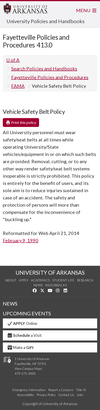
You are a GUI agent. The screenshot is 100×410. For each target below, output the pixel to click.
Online (25, 323)
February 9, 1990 (20, 240)
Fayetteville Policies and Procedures (49, 77)
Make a (23, 347)
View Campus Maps (28, 368)
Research (85, 280)
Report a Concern (60, 390)
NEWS (10, 304)
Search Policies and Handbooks (44, 68)
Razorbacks (56, 285)
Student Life (63, 280)
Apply (23, 280)
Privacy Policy (46, 395)
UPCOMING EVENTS (27, 313)
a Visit (27, 335)
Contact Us (66, 395)
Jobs (80, 395)
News (38, 285)
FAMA (18, 86)
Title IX (81, 390)
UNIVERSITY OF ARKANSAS (50, 272)
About (11, 280)
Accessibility (25, 395)
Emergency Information (29, 390)
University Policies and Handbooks (46, 21)
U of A (13, 60)
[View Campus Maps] (7, 365)
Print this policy (23, 122)
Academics (40, 280)
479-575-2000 (25, 373)
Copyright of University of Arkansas (50, 403)
